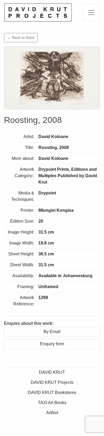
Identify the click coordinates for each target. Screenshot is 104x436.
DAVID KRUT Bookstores (52, 392)
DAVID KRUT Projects (52, 382)
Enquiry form (52, 344)
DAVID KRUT (52, 372)
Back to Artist (20, 37)
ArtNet (52, 412)
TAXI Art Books (52, 402)
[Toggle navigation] (91, 12)
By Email (52, 331)
